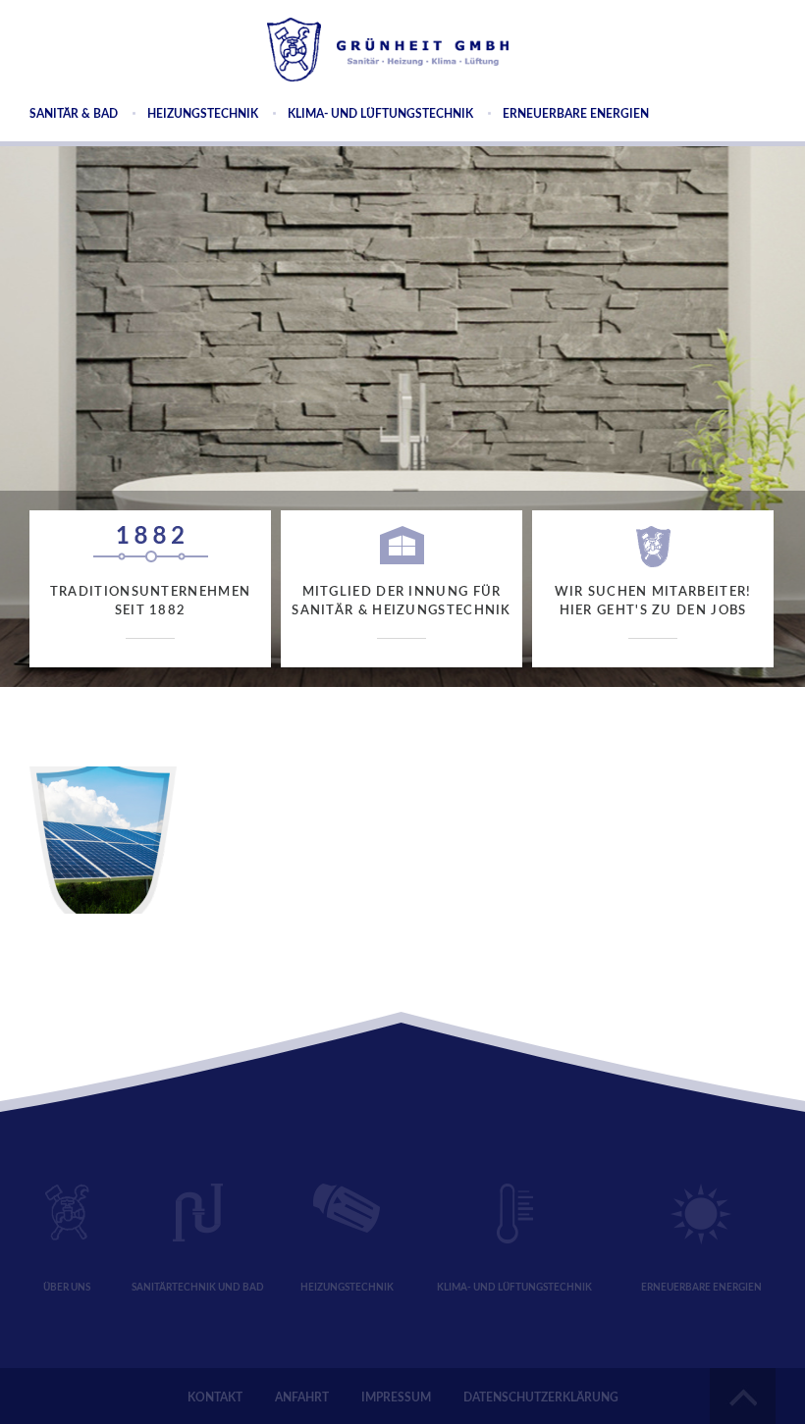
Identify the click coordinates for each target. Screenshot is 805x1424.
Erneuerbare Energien (576, 114)
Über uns (66, 1287)
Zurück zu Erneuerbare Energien (151, 699)
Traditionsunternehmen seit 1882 (150, 601)
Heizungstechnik (202, 114)
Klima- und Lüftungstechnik (380, 114)
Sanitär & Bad (73, 114)
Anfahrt (302, 1397)
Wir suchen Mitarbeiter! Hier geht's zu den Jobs (653, 601)
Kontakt (215, 1397)
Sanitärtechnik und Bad (198, 1287)
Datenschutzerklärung (540, 1397)
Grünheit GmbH (388, 49)
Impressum (396, 1397)
